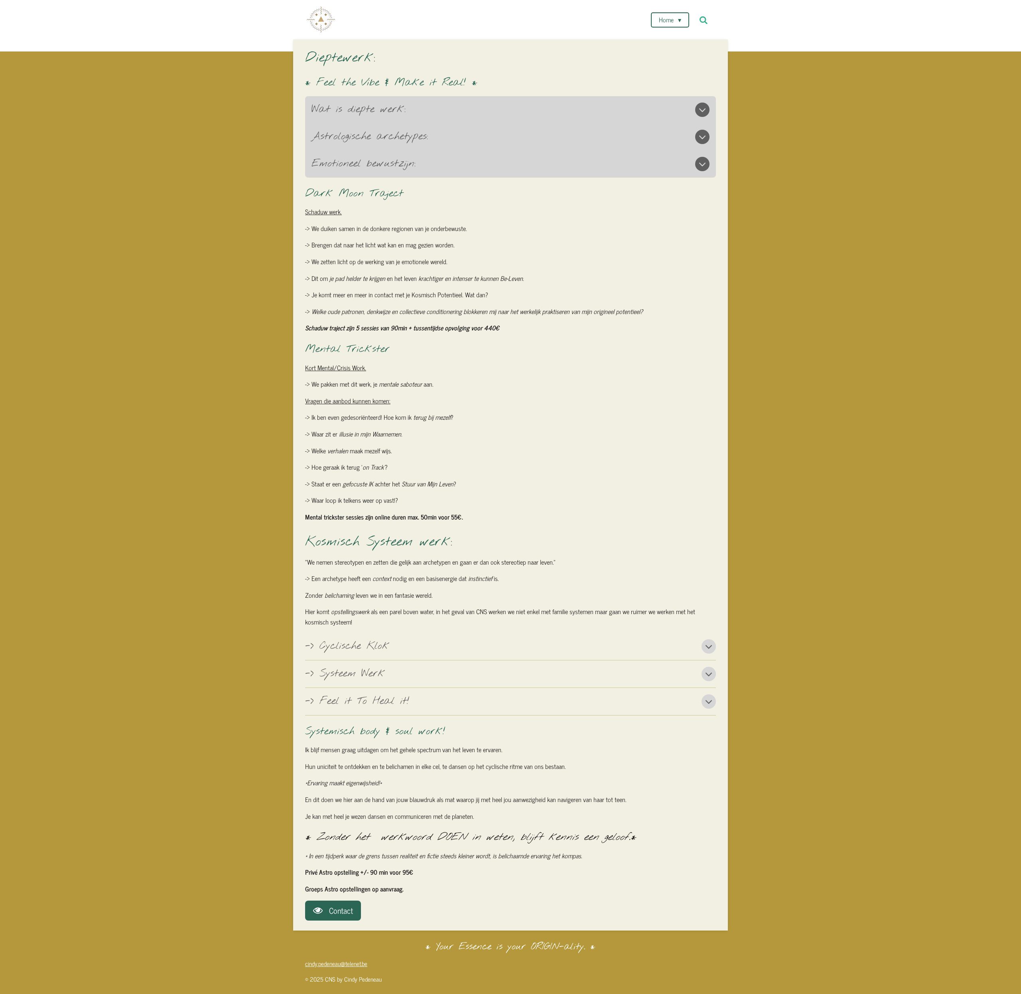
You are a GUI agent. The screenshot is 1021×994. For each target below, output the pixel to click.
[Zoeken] (703, 19)
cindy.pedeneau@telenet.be (336, 963)
